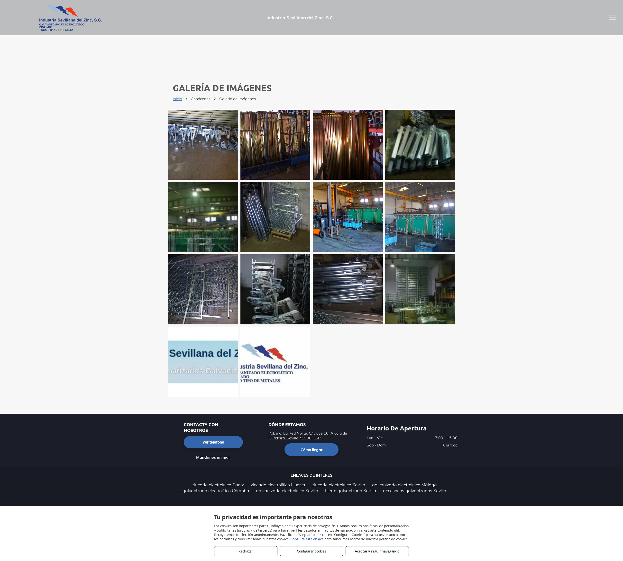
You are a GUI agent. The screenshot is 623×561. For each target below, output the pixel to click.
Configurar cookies (311, 551)
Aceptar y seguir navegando (377, 551)
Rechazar (245, 551)
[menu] (612, 17)
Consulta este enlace (306, 539)
